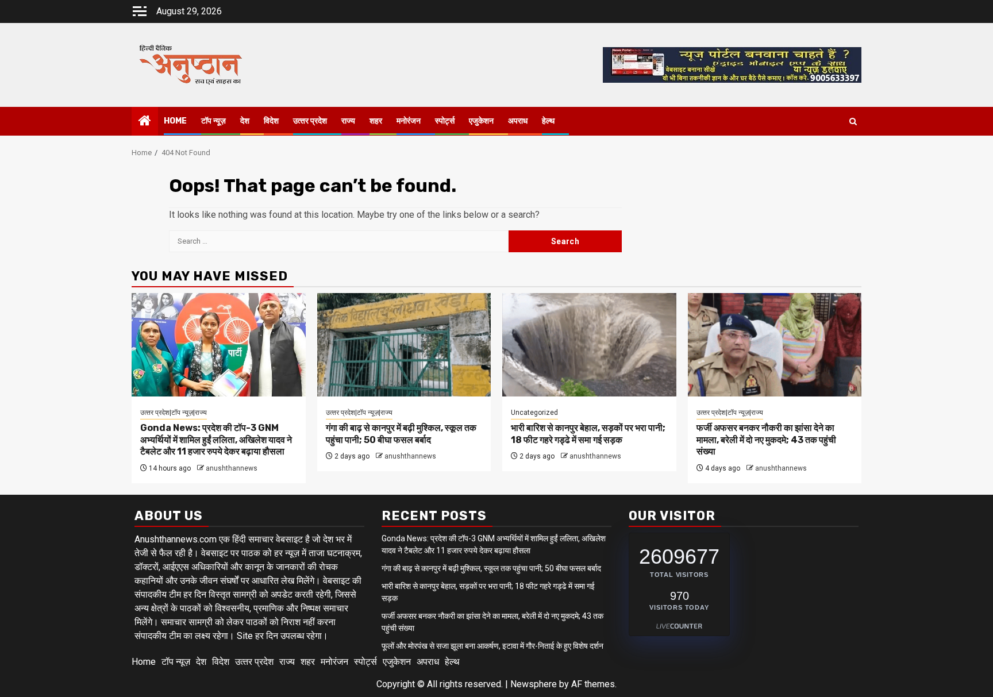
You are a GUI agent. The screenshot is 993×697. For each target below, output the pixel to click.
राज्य (348, 121)
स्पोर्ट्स (445, 121)
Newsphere (533, 684)
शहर (376, 121)
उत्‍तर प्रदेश (310, 121)
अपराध (518, 121)
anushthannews (231, 468)
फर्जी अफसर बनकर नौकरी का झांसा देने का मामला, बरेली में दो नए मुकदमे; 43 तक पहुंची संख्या (766, 439)
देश (244, 121)
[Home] (144, 122)
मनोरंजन (409, 121)
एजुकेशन (481, 121)
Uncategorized (534, 413)
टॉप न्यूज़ (213, 121)
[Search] (853, 121)
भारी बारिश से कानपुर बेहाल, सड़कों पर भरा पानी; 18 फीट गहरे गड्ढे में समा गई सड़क (588, 433)
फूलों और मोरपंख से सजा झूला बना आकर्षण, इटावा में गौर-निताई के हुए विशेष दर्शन (492, 645)
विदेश (271, 121)
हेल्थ (548, 121)
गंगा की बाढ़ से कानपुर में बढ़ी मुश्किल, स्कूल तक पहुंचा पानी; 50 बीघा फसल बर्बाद (401, 433)
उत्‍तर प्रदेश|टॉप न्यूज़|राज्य (173, 413)
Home (175, 121)
